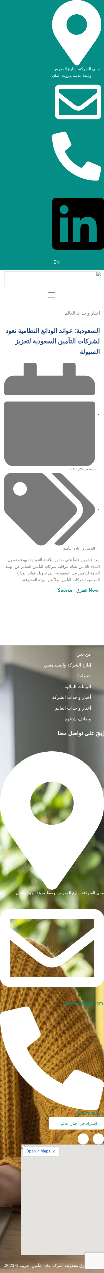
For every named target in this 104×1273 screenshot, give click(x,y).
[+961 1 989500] (77, 155)
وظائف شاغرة (78, 719)
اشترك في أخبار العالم (78, 1123)
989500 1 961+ (89, 1113)
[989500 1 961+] (52, 1058)
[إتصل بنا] (83, 1138)
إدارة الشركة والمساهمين (67, 665)
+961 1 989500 (89, 184)
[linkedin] (98, 1138)
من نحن (84, 654)
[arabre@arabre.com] (78, 101)
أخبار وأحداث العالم (73, 708)
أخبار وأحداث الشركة (71, 697)
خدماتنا (84, 675)
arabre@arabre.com (85, 128)
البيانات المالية (78, 686)
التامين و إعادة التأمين (78, 548)
